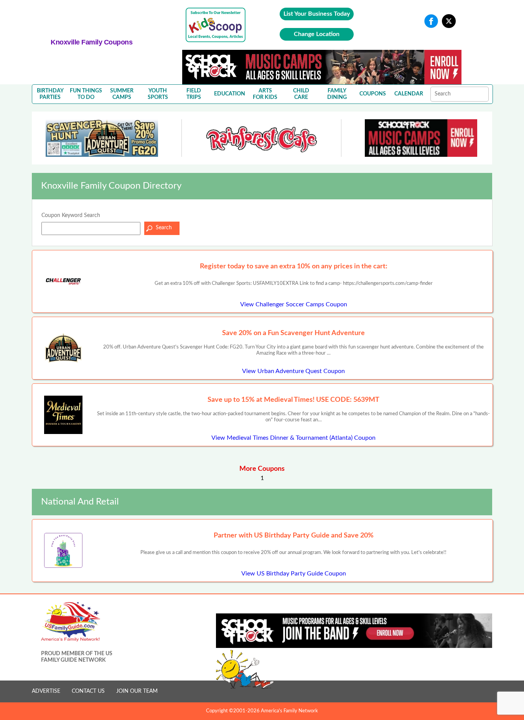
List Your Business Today (316, 14)
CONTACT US (88, 691)
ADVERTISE (46, 691)
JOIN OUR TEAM (137, 691)
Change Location (316, 34)
